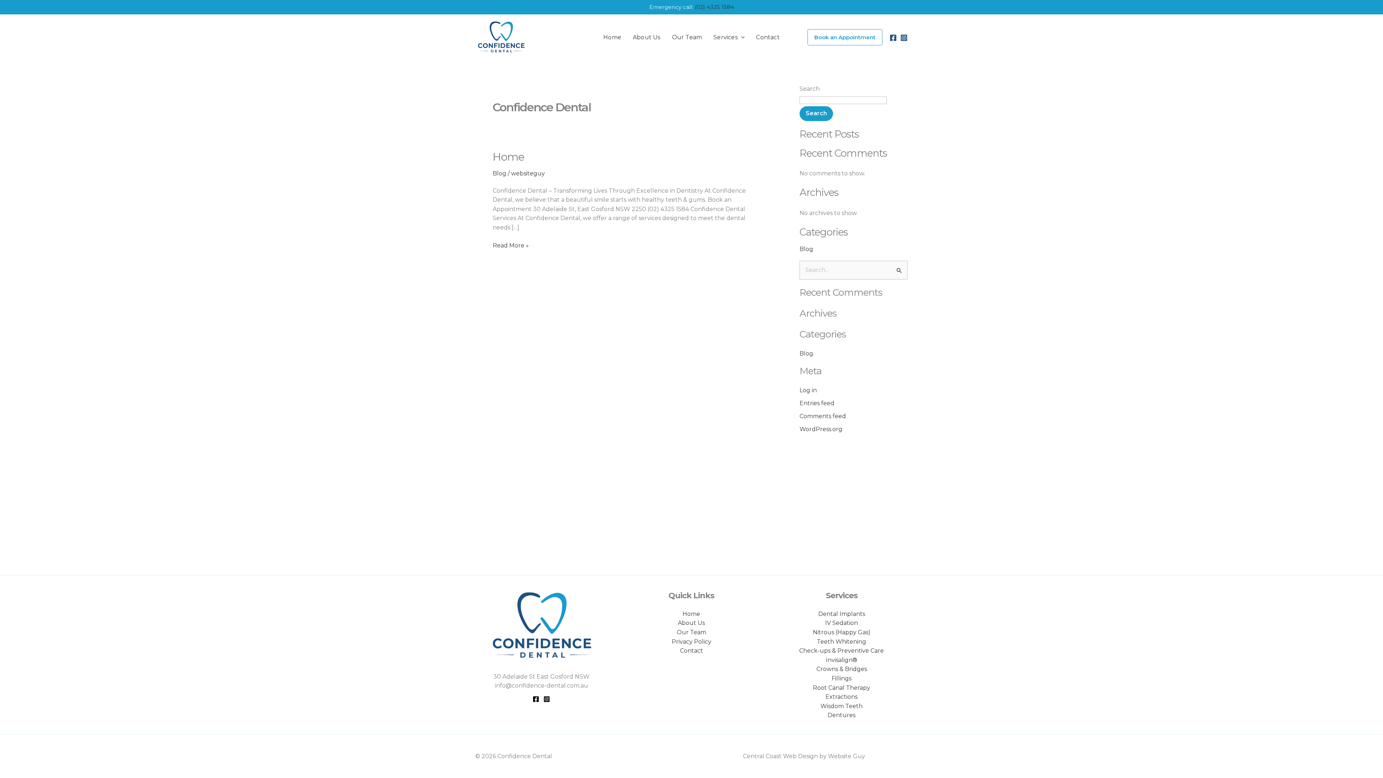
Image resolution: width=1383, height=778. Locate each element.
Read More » (511, 245)
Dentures (841, 715)
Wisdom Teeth (841, 706)
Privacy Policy (691, 641)
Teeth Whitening (841, 641)
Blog (499, 173)
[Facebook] (893, 37)
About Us (691, 623)
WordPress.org (821, 429)
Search (810, 88)
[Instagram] (904, 37)
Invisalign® (841, 660)
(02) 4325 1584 (714, 7)
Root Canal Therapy (841, 687)
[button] (741, 37)
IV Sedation (841, 623)
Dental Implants (841, 614)
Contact (691, 650)
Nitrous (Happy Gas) (841, 632)
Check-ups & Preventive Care (841, 650)
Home (508, 157)
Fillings (841, 678)
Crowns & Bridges (841, 669)
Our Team (691, 632)
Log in (808, 390)
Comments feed (823, 416)
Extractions (841, 696)
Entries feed (817, 403)
